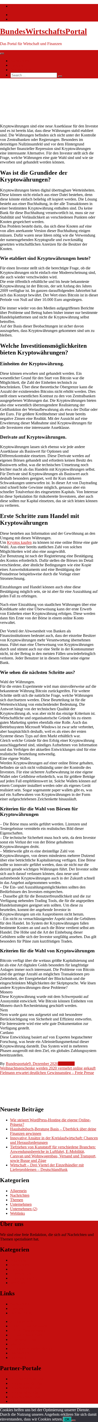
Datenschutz (20, 1353)
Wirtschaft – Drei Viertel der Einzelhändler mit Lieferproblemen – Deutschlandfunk (47, 1167)
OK (67, 1419)
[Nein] (74, 1420)
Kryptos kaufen (19, 542)
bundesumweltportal (26, 1383)
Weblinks (17, 1213)
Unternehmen (21, 1204)
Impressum (18, 1357)
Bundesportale (17, 1063)
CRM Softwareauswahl (28, 1326)
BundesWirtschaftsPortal (43, 31)
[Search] (60, 76)
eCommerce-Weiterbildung (31, 1348)
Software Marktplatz (26, 1335)
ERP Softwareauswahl (28, 1330)
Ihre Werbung (21, 70)
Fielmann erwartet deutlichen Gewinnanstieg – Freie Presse (47, 1073)
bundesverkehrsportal (27, 1379)
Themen (16, 65)
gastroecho (18, 1344)
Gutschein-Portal (23, 1339)
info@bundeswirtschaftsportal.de (36, 6)
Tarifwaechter (21, 1401)
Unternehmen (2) (23, 1209)
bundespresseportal (25, 1397)
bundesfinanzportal (25, 1388)
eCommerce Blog (24, 1321)
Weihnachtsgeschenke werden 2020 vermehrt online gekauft (47, 1068)
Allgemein (66, 1063)
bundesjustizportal (24, 1392)
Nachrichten (19, 61)
